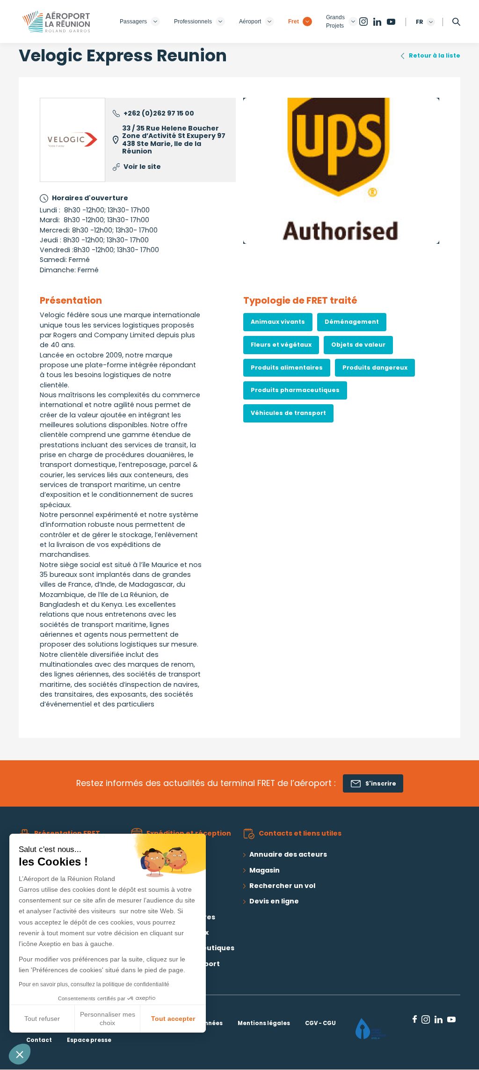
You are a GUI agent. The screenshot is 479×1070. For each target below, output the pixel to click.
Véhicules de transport (288, 413)
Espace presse (89, 1040)
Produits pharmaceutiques (295, 390)
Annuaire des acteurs (288, 854)
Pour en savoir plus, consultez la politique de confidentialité (94, 984)
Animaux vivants (278, 322)
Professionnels (193, 21)
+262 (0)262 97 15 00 (158, 113)
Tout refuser (42, 1018)
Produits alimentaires (287, 367)
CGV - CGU (320, 1023)
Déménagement (352, 322)
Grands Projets (335, 21)
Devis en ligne (274, 901)
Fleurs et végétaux (281, 345)
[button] (19, 1054)
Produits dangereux (374, 367)
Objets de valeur (358, 345)
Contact (39, 1040)
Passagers (133, 21)
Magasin (264, 870)
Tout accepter (173, 1018)
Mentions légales (264, 1023)
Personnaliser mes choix (107, 1018)
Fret (293, 21)
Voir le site (142, 166)
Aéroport (250, 21)
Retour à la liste (434, 55)
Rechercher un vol (282, 885)
